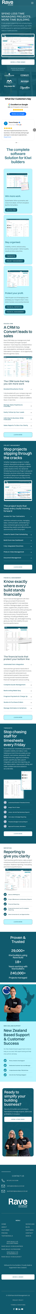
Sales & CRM (11, 210)
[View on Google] (6, 123)
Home (3, 1224)
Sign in (28, 1236)
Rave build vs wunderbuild (12, 1253)
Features (5, 1230)
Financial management (15, 312)
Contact (29, 1233)
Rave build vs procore (10, 1249)
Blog (28, 1227)
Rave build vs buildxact (11, 1257)
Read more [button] (7, 137)
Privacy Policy (18, 1300)
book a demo (18, 1277)
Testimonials (7, 1236)
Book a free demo (17, 1119)
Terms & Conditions (18, 1305)
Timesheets (11, 256)
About (4, 1227)
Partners (30, 1230)
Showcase (30, 1224)
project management (15, 261)
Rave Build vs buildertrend (12, 1242)
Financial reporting (14, 307)
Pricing (4, 1233)
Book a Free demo (18, 62)
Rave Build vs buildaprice (12, 1246)
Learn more (18, 435)
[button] (32, 3)
